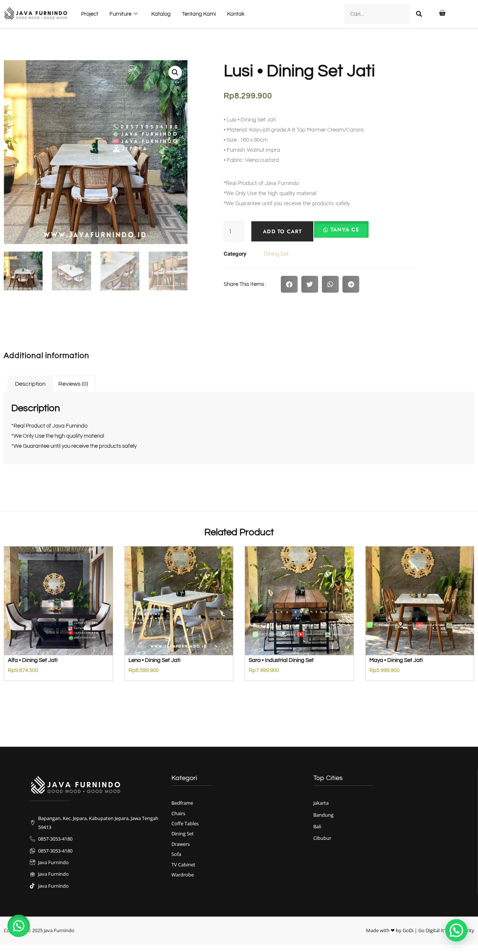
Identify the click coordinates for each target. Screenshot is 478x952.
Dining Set (276, 254)
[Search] (419, 14)
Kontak (236, 14)
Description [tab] (30, 384)
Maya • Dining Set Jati (396, 660)
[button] (175, 72)
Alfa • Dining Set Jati (33, 660)
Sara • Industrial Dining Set (281, 660)
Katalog (161, 14)
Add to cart (282, 231)
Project (89, 14)
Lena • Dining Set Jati (154, 660)
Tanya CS (344, 229)
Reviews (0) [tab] (73, 384)
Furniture (120, 14)
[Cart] (442, 13)
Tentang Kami (199, 14)
